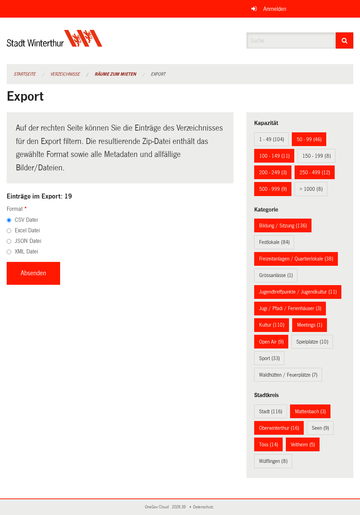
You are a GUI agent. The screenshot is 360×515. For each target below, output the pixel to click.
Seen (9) (320, 428)
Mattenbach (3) (310, 411)
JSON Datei (28, 241)
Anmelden (274, 9)
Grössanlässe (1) (276, 275)
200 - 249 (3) (273, 172)
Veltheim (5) (303, 444)
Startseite (25, 74)
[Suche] (345, 40)
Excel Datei (27, 230)
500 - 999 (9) (273, 189)
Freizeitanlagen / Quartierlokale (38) (296, 259)
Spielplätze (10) (312, 342)
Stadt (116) (270, 411)
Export (158, 74)
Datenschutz (204, 507)
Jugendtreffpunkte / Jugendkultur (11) (298, 292)
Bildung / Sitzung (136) (283, 225)
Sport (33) (269, 358)
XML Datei (26, 252)
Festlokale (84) (274, 242)
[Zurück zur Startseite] (55, 44)
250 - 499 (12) (315, 172)
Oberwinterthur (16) (279, 428)
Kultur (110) (271, 325)
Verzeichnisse (65, 74)
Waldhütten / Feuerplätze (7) (288, 375)
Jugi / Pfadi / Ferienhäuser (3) (290, 308)
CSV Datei (26, 220)
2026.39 (179, 507)
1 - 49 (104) (271, 139)
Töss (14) (268, 444)
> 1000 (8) (311, 189)
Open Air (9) (271, 342)
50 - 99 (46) (309, 139)
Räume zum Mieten (115, 74)
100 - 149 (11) (274, 156)
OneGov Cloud (158, 507)
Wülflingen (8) (273, 461)
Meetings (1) (309, 325)
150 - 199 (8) (316, 156)
